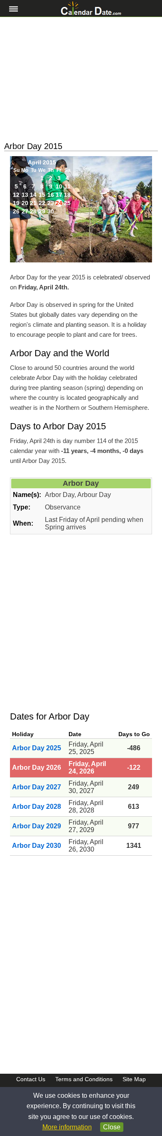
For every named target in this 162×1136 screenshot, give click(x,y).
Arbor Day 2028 (36, 806)
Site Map (134, 1079)
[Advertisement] (81, 79)
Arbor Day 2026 (36, 767)
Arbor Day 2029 (36, 826)
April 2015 (42, 162)
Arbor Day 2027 (36, 787)
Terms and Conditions (84, 1079)
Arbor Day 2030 (36, 845)
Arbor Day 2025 (36, 748)
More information (67, 1127)
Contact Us (30, 1079)
